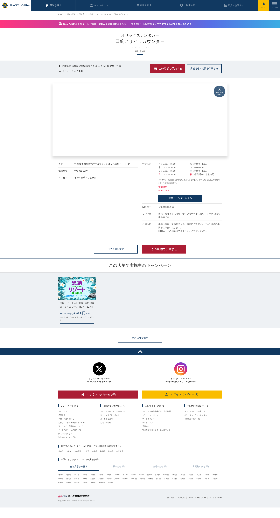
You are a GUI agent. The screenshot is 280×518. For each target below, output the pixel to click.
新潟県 (175, 475)
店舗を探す (62, 415)
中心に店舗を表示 (219, 93)
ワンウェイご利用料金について (70, 426)
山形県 (101, 475)
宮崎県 (93, 483)
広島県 (94, 451)
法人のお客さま (236, 5)
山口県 (175, 479)
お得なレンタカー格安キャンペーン (72, 423)
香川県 (191, 479)
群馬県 (133, 475)
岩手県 (77, 475)
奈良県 (125, 479)
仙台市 (61, 451)
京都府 (69, 451)
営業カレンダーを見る (180, 198)
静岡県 (69, 479)
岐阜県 (61, 479)
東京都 (157, 475)
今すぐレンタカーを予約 (101, 394)
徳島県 (183, 479)
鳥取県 (143, 479)
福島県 (109, 475)
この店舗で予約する (164, 249)
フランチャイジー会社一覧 (194, 411)
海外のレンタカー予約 (67, 437)
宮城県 (85, 475)
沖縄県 (110, 483)
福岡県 (102, 451)
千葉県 (149, 475)
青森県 (69, 475)
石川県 (191, 475)
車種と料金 (146, 5)
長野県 (215, 475)
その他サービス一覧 (192, 419)
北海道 (61, 475)
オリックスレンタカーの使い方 (112, 411)
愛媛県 (199, 479)
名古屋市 (77, 451)
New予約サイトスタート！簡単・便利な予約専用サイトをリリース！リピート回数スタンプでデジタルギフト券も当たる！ (127, 24)
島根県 (151, 479)
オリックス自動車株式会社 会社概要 (156, 411)
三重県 (85, 479)
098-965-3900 (72, 71)
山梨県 (207, 475)
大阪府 (86, 451)
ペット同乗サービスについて (69, 430)
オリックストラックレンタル (195, 415)
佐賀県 (61, 483)
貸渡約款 (145, 426)
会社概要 (170, 498)
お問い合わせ (105, 423)
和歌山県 (134, 479)
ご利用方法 (189, 5)
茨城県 (117, 475)
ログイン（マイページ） (185, 394)
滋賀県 (93, 479)
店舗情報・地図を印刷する (204, 68)
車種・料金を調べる (66, 419)
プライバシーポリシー (151, 415)
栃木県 (125, 475)
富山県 (183, 475)
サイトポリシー (148, 419)
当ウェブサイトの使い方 (110, 415)
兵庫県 (117, 479)
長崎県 (69, 483)
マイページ (62, 411)
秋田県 (93, 475)
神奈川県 (166, 475)
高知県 (207, 479)
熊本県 (110, 451)
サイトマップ (147, 423)
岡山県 (159, 479)
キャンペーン (101, 5)
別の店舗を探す (116, 249)
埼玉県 (141, 475)
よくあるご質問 (106, 419)
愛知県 (77, 479)
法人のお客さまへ (65, 434)
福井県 (199, 475)
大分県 (85, 483)
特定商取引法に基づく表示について (156, 430)
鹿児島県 (119, 451)
